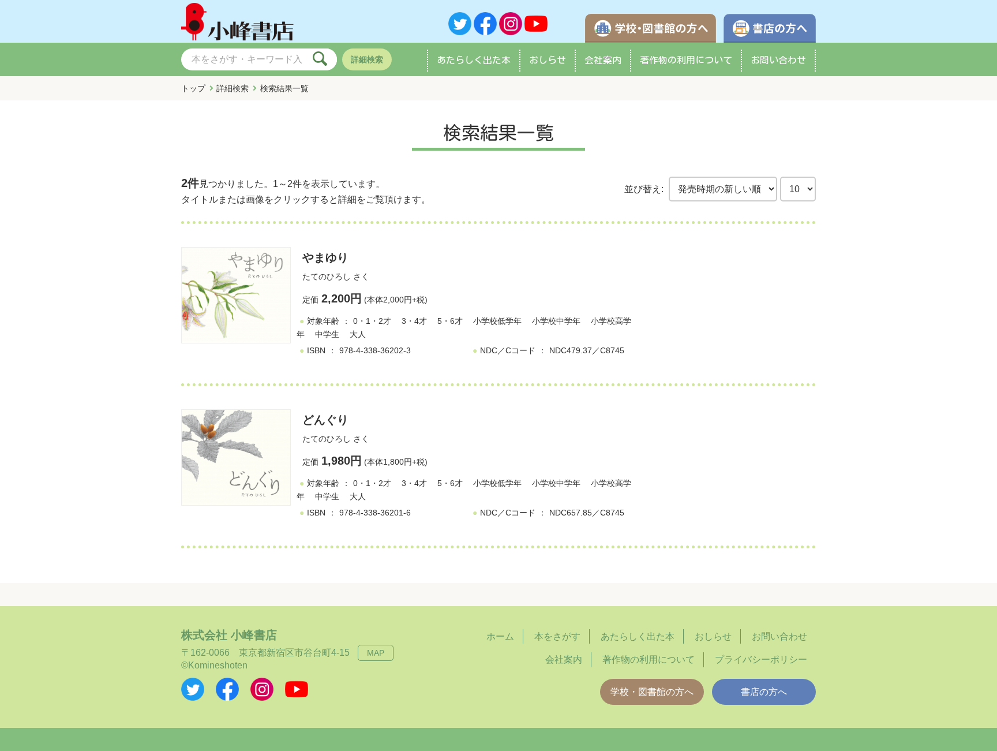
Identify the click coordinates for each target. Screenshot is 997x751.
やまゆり (325, 257)
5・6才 (450, 321)
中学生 (327, 334)
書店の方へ (764, 692)
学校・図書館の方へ (652, 692)
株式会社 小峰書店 (229, 635)
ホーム (500, 636)
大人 (358, 334)
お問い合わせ (778, 60)
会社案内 (602, 60)
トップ (193, 88)
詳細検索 (367, 59)
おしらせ (547, 60)
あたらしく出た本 (474, 60)
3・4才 (414, 321)
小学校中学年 (556, 321)
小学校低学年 (497, 321)
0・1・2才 (372, 321)
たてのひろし (326, 276)
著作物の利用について (686, 60)
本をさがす (557, 636)
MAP (375, 652)
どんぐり (325, 419)
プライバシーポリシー (761, 659)
